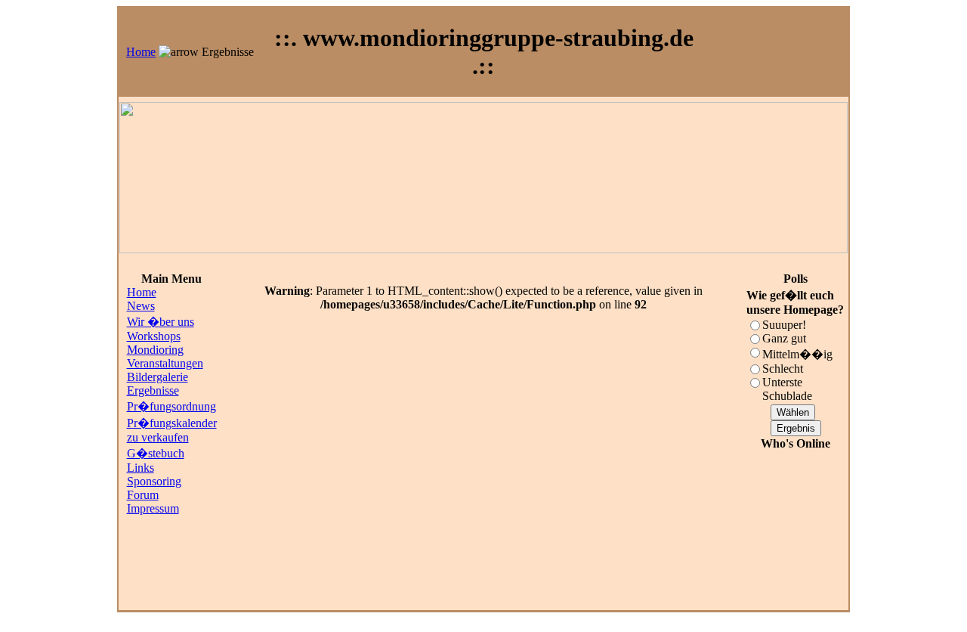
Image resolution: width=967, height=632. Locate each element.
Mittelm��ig (797, 354)
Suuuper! (784, 324)
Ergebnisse (153, 390)
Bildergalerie (157, 376)
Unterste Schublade (787, 389)
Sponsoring (154, 481)
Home (141, 51)
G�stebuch (155, 453)
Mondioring (155, 349)
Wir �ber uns (160, 321)
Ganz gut (784, 338)
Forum (143, 494)
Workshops (154, 336)
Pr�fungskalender (172, 423)
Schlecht (782, 368)
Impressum (153, 508)
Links (140, 467)
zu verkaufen (158, 437)
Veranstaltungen (165, 363)
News (141, 305)
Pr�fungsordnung (171, 406)
